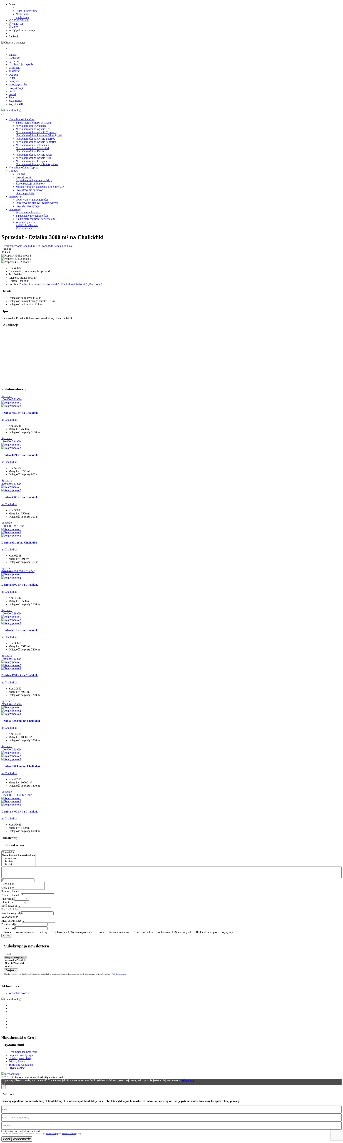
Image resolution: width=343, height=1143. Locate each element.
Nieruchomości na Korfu (30, 151)
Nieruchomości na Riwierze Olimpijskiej (39, 135)
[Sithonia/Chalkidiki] (15, 963)
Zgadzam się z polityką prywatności (22, 1131)
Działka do (7, 928)
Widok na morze (25, 932)
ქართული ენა (18, 84)
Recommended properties (23, 1051)
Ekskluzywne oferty (20, 1058)
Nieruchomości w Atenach (31, 125)
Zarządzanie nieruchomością (32, 215)
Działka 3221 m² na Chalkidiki (19, 455)
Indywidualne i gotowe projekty (34, 180)
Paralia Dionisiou (63, 245)
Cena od (6, 883)
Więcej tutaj (188, 1080)
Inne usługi (15, 209)
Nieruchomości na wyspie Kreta (34, 154)
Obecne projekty (25, 193)
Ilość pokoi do (9, 909)
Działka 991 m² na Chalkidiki (19, 542)
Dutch (12, 77)
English (13, 54)
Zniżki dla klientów (27, 225)
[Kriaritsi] (15, 966)
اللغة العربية (16, 104)
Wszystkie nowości (19, 993)
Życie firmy (22, 17)
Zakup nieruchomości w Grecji (33, 122)
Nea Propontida (44, 245)
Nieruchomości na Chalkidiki (32, 148)
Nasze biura (22, 14)
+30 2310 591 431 (19, 20)
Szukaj (6, 935)
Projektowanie (24, 177)
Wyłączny (227, 932)
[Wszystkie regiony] (15, 957)
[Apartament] (19, 858)
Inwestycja (15, 196)
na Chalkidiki (9, 419)
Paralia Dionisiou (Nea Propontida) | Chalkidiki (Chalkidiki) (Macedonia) (60, 284)
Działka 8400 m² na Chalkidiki (19, 811)
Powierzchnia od (10, 891)
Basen (101, 932)
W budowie (164, 932)
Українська (15, 100)
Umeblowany (59, 932)
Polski (12, 91)
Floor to (5, 902)
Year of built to (9, 916)
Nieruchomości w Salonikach (32, 145)
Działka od (7, 924)
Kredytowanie (24, 228)
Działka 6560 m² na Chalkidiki (19, 497)
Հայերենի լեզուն (21, 64)
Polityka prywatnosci (119, 974)
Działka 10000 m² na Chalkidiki (20, 720)
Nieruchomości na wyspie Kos (33, 128)
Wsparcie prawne (25, 222)
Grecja (5, 245)
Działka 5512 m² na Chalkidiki (19, 630)
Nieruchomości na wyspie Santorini (36, 141)
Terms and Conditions (21, 1064)
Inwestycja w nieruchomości (32, 199)
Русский (14, 61)
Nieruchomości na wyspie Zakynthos (37, 164)
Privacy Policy (17, 1061)
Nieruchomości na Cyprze (23, 167)
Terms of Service (69, 1133)
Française (14, 81)
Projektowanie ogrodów (29, 189)
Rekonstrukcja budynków (30, 183)
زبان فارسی (16, 87)
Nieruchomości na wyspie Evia (33, 157)
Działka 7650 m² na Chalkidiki (19, 412)
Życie (8, 932)
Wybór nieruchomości (28, 212)
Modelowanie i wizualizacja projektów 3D (40, 186)
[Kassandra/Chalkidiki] (15, 960)
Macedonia (16, 245)
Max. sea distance (11, 920)
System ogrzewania (82, 932)
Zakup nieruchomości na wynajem (35, 218)
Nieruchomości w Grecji (22, 119)
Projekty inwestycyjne (28, 205)
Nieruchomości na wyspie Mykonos (36, 132)
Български (15, 67)
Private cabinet (17, 1067)
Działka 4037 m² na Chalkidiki (19, 675)
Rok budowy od (10, 913)
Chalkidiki (29, 245)
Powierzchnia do (10, 895)
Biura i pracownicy (26, 10)
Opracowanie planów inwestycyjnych (37, 202)
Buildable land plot (206, 932)
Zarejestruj (11, 970)
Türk (11, 97)
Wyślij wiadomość (17, 1139)
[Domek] (19, 864)
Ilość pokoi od (9, 905)
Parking (43, 932)
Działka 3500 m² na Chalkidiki (19, 584)
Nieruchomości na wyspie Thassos (35, 138)
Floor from (7, 898)
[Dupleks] (19, 861)
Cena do (6, 887)
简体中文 (14, 71)
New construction (143, 932)
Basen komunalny (119, 932)
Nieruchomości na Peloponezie (33, 161)
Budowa (13, 170)
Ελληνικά (14, 57)
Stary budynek (183, 932)
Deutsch (13, 74)
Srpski (12, 94)
